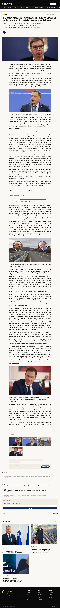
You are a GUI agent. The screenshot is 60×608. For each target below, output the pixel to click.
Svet (21, 7)
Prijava (48, 3)
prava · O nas (4, 0)
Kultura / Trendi (42, 7)
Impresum (50, 597)
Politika (9, 7)
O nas (39, 592)
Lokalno (31, 7)
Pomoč (57, 0)
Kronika (36, 7)
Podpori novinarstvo (21, 0)
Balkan (27, 7)
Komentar (53, 7)
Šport (48, 7)
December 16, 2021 (28, 201)
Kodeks (39, 595)
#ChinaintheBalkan (14, 189)
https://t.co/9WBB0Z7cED (26, 199)
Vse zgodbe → (55, 521)
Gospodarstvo (15, 7)
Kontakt (39, 597)
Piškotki (50, 595)
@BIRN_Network (16, 194)
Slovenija (4, 7)
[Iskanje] (57, 4)
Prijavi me (30, 508)
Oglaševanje (14, 0)
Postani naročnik (45, 466)
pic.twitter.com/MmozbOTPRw (39, 199)
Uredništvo (9, 0)
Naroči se (53, 3)
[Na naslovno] (7, 4)
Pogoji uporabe (51, 592)
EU (23, 7)
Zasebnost (50, 594)
